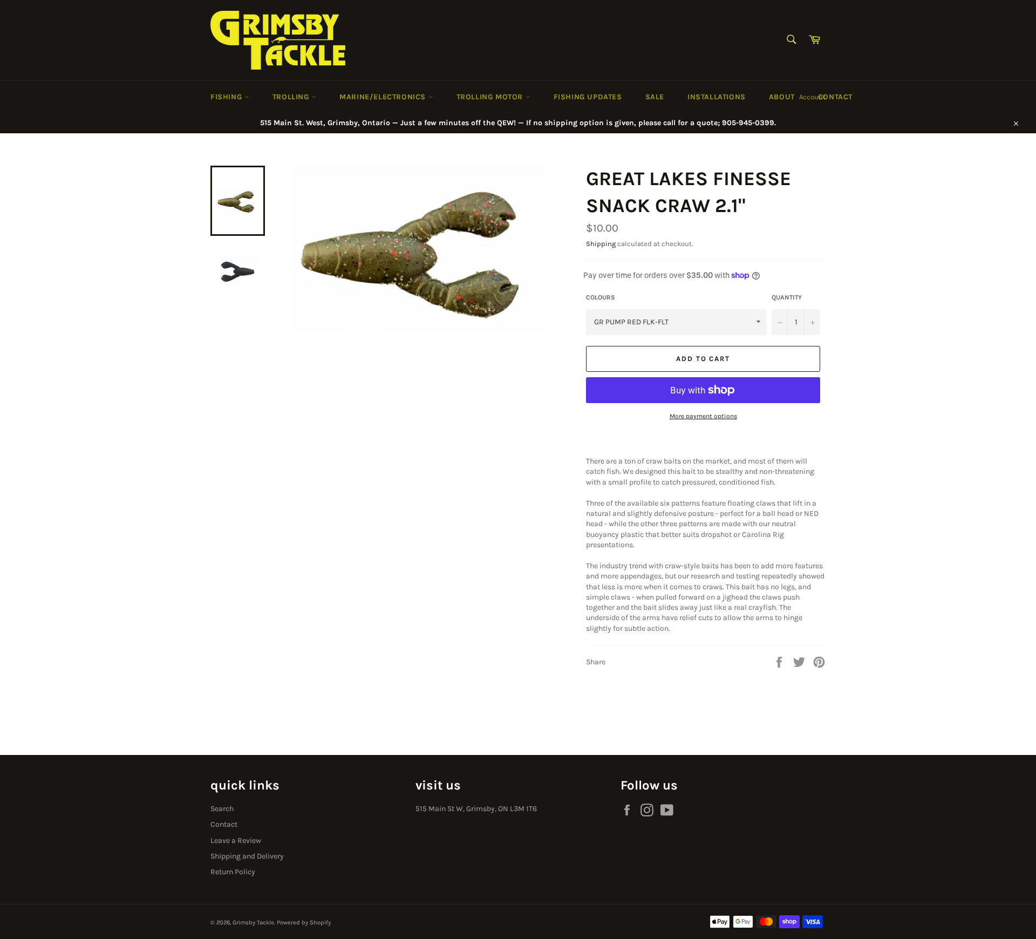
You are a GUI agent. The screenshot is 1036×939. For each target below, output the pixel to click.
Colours (600, 297)
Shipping (601, 244)
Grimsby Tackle (253, 922)
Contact (835, 96)
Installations (716, 96)
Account (812, 97)
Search (222, 808)
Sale (654, 96)
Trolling (291, 96)
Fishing (227, 96)
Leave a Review (235, 840)
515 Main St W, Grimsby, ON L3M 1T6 (476, 808)
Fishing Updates (588, 96)
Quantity (787, 297)
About (782, 96)
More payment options (703, 416)
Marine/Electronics (383, 96)
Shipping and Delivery (247, 856)
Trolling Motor (491, 96)
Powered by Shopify (304, 922)
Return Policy (232, 871)
